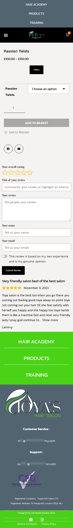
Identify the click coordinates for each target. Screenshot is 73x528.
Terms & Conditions (27, 524)
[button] (6, 35)
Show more (50, 320)
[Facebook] (31, 519)
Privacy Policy (49, 524)
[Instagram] (42, 519)
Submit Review (13, 270)
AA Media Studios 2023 (43, 513)
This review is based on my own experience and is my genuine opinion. (38, 259)
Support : (36, 452)
